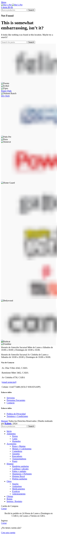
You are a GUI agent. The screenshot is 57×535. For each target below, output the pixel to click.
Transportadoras (19, 459)
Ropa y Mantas (18, 446)
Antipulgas (17, 486)
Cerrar (4, 508)
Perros (15, 436)
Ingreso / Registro (14, 501)
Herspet (4, 421)
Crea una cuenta (8, 532)
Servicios (11, 398)
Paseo (14, 461)
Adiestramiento (18, 494)
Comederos (17, 451)
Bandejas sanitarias (20, 466)
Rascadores (17, 456)
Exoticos (16, 491)
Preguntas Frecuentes (16, 400)
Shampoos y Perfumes (22, 474)
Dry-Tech (5, 96)
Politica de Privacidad (16, 414)
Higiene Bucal (18, 476)
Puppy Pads (6, 91)
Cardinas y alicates (20, 469)
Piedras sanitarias (19, 479)
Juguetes (16, 454)
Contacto (11, 403)
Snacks (15, 484)
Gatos (14, 439)
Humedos (16, 441)
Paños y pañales (19, 471)
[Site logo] (6, 5)
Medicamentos (18, 489)
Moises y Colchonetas (21, 449)
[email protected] (9, 382)
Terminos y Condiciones (17, 416)
